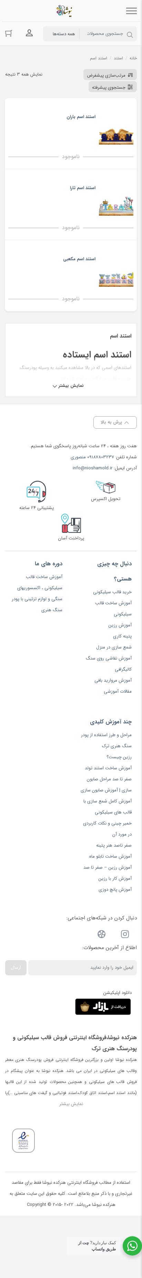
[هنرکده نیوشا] (65, 10)
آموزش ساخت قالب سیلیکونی (113, 608)
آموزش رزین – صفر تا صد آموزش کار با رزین (107, 873)
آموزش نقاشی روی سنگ (109, 658)
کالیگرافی (123, 669)
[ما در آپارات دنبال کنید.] (101, 935)
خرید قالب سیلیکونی (112, 592)
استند (118, 58)
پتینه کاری (122, 636)
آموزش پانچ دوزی (115, 889)
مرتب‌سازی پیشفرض (106, 75)
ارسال (16, 967)
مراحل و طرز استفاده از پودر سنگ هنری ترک (106, 740)
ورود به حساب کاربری (29, 33)
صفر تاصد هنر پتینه (114, 845)
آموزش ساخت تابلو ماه (110, 856)
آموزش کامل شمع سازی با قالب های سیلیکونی (107, 807)
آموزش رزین (120, 625)
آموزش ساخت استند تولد (108, 768)
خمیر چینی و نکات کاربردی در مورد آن (107, 829)
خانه (133, 58)
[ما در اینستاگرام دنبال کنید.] (125, 935)
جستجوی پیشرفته (108, 87)
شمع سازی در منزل (114, 647)
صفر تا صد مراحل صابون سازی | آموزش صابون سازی (106, 784)
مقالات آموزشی (118, 691)
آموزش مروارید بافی (113, 680)
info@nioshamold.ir (92, 468)
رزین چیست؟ (119, 757)
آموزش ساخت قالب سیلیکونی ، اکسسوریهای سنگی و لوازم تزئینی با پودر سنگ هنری (37, 593)
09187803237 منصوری (92, 457)
